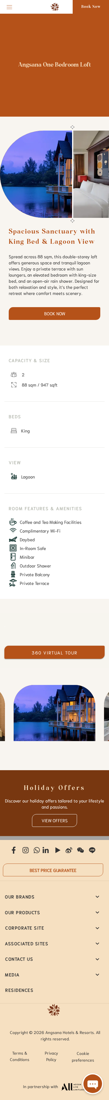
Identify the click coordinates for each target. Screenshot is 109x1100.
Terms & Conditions (19, 1056)
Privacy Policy (51, 1056)
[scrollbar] (71, 174)
